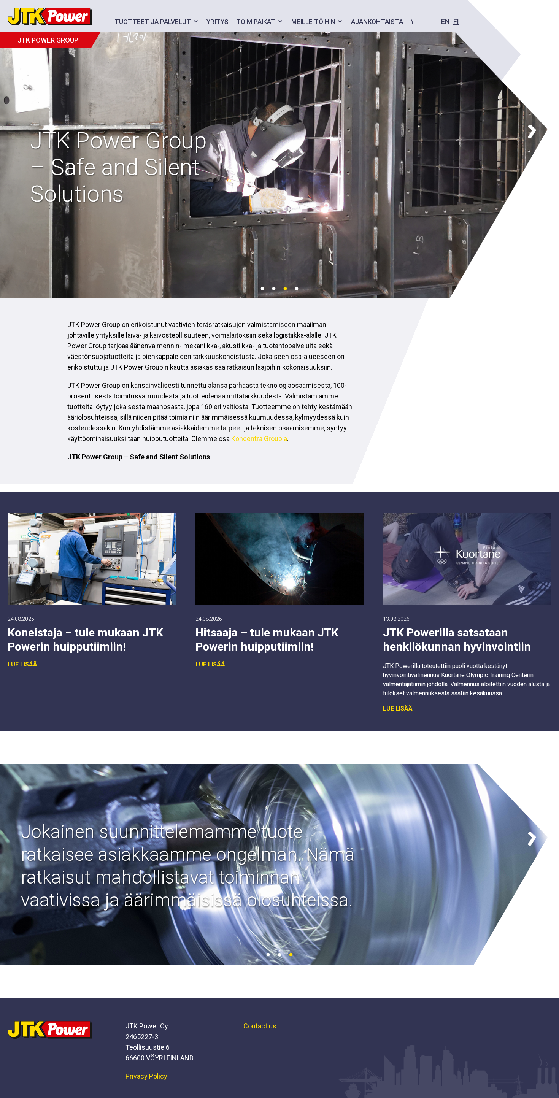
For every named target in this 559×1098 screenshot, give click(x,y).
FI (456, 21)
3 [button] (285, 289)
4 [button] (296, 289)
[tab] (262, 289)
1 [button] (262, 289)
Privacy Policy (146, 1076)
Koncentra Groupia (259, 439)
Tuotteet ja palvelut (152, 21)
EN (445, 21)
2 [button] (274, 289)
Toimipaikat (255, 21)
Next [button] (531, 128)
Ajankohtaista (377, 21)
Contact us (259, 1026)
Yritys (217, 21)
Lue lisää (22, 664)
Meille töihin (313, 21)
